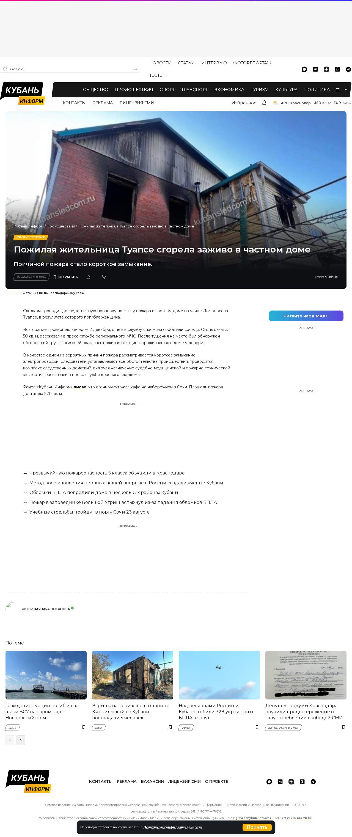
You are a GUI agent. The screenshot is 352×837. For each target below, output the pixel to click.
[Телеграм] (313, 782)
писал (80, 387)
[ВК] (315, 69)
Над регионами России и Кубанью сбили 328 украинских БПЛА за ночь (216, 712)
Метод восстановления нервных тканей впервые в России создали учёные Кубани (126, 482)
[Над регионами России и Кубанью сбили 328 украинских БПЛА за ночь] (219, 675)
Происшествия (60, 226)
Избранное (244, 102)
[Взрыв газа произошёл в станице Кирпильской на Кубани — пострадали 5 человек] (132, 675)
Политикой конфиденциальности (173, 827)
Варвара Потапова (52, 609)
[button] (257, 827)
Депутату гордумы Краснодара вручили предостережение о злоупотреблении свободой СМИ (304, 712)
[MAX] (304, 69)
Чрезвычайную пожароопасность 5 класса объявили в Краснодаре (107, 473)
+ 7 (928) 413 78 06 (297, 818)
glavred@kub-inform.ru (254, 818)
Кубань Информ (29, 226)
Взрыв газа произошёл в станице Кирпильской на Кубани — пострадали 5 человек (130, 712)
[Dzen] (326, 69)
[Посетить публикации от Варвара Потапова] (12, 609)
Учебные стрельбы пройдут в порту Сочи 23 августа (89, 512)
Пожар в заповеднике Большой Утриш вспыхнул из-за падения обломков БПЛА (123, 502)
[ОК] (337, 69)
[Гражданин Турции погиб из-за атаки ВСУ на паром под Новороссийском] (46, 675)
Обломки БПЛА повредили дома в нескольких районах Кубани (103, 492)
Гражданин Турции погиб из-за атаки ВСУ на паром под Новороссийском (42, 712)
